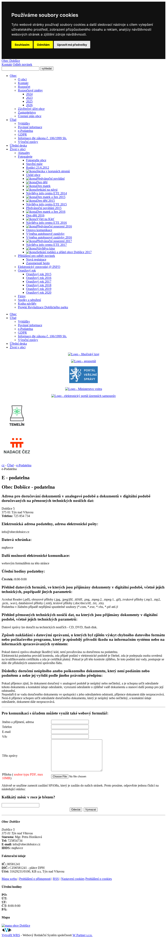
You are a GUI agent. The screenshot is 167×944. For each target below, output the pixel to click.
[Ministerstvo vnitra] (83, 389)
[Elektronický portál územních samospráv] (83, 396)
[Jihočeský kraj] (83, 354)
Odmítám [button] (43, 44)
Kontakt (7, 64)
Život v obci (17, 347)
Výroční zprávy (28, 340)
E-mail (6, 731)
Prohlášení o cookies (98, 878)
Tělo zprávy (10, 755)
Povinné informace (30, 325)
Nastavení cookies (73, 878)
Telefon (7, 727)
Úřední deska (18, 343)
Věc (4, 736)
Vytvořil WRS (11, 935)
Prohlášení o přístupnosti (35, 878)
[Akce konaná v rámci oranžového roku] (31, 219)
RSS (56, 878)
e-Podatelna (25, 329)
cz (3, 465)
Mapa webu (9, 878)
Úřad (13, 318)
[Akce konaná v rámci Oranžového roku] (31, 171)
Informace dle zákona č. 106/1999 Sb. (42, 336)
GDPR (22, 332)
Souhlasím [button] (22, 44)
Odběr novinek (22, 64)
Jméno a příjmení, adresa (18, 722)
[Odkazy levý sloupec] (17, 430)
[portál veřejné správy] (83, 382)
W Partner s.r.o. (82, 935)
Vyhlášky (24, 321)
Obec (13, 314)
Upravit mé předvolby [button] (72, 44)
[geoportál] (83, 361)
